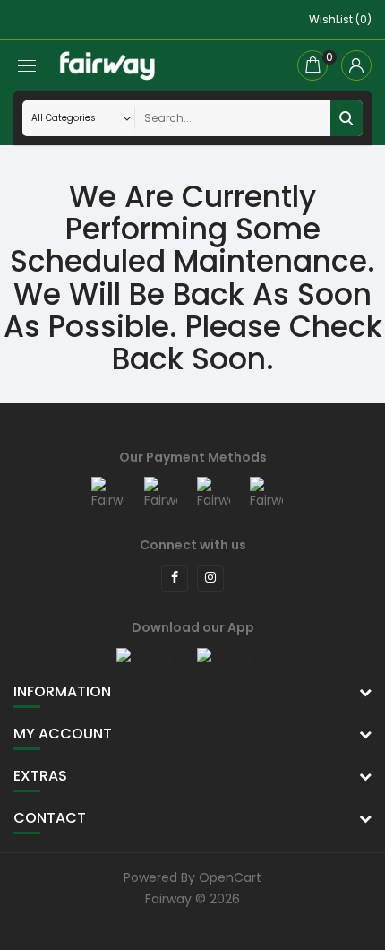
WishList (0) (340, 19)
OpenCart (230, 877)
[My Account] (356, 65)
